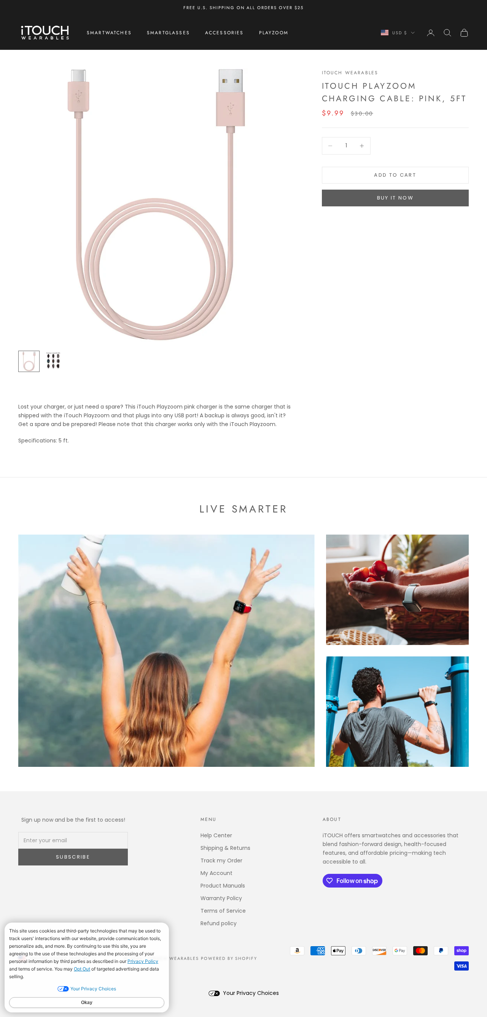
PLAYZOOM (273, 32)
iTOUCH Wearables (350, 72)
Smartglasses (168, 32)
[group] (154, 205)
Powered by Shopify (229, 958)
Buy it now (395, 197)
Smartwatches (109, 32)
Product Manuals (223, 885)
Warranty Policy (221, 898)
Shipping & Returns (225, 848)
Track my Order (221, 860)
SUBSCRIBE (73, 857)
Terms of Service (223, 911)
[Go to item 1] (29, 361)
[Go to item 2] (53, 360)
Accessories (224, 32)
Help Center (216, 835)
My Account (216, 873)
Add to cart (395, 175)
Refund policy (219, 923)
